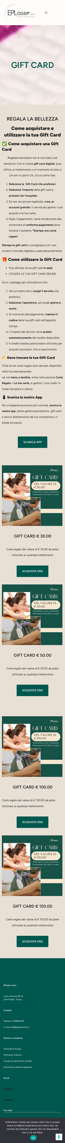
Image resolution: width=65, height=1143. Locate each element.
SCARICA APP (32, 442)
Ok (33, 1137)
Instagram (8, 1099)
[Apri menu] (46, 13)
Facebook (8, 1089)
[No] (60, 1130)
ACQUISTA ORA (32, 571)
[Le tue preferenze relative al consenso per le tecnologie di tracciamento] (59, 1137)
